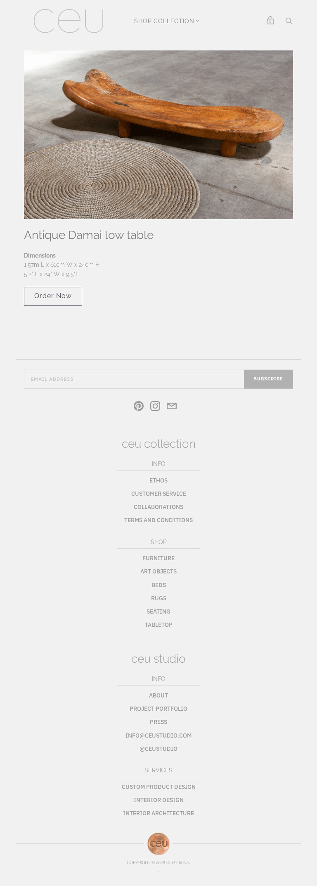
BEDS (158, 585)
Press (158, 722)
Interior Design (159, 800)
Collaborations (158, 507)
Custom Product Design (159, 786)
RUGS (158, 598)
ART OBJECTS (158, 571)
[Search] (289, 23)
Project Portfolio (158, 708)
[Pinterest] (139, 407)
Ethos (158, 480)
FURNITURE (158, 558)
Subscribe (268, 379)
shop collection (164, 21)
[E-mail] (172, 407)
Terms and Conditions (158, 520)
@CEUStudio (158, 748)
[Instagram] (155, 407)
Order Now (53, 296)
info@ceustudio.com (158, 735)
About (158, 695)
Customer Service (158, 493)
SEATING (158, 611)
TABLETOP (159, 624)
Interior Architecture (158, 813)
